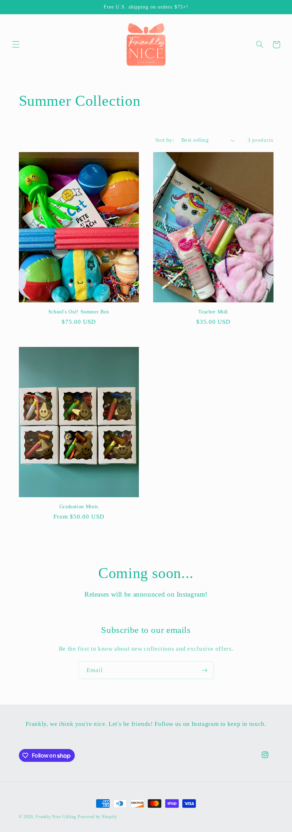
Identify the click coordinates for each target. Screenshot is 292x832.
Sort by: (164, 140)
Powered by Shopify (97, 817)
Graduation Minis (78, 506)
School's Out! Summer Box (78, 311)
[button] (15, 44)
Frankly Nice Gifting (56, 817)
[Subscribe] (205, 670)
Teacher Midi (213, 311)
